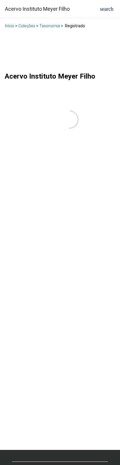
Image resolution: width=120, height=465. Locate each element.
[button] (106, 9)
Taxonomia (49, 25)
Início (9, 25)
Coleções (26, 25)
